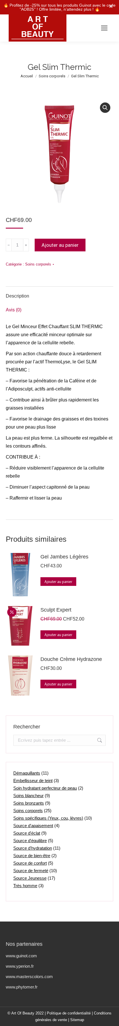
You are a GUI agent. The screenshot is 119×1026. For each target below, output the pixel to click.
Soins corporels (38, 264)
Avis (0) (13, 309)
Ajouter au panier (60, 245)
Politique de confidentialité (69, 1013)
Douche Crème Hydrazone (71, 659)
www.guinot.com (21, 955)
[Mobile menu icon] (104, 28)
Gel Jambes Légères (64, 557)
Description (17, 296)
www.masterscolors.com (29, 976)
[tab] (59, 293)
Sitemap (77, 1020)
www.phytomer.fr (22, 986)
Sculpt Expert (55, 610)
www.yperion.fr (20, 966)
